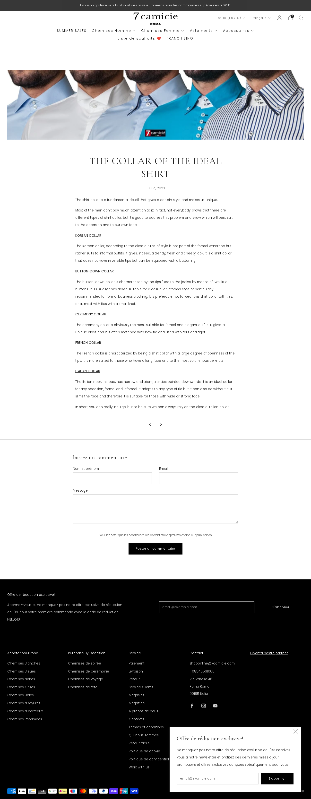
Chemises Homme (111, 30)
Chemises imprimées (24, 719)
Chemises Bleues (21, 671)
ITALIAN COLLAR (87, 371)
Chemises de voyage (85, 679)
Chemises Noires (21, 679)
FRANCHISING (180, 38)
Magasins (136, 695)
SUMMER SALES (71, 30)
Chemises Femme (160, 30)
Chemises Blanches (23, 663)
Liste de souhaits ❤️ (139, 38)
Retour (134, 679)
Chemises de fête (82, 687)
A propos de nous (143, 711)
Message (80, 490)
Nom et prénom (86, 468)
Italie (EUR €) (229, 18)
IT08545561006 (202, 671)
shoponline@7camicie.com (212, 663)
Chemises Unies (20, 695)
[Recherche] (301, 17)
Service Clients (141, 687)
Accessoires (236, 30)
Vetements (201, 30)
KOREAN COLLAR (88, 235)
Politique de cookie (144, 751)
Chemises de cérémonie (88, 671)
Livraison (136, 671)
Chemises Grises (21, 687)
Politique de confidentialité (151, 759)
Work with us (139, 767)
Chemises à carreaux (25, 711)
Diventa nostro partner (269, 653)
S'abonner (280, 607)
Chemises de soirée (84, 663)
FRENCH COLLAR (88, 342)
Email (163, 468)
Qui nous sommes (144, 735)
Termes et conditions (146, 727)
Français (259, 18)
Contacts (136, 719)
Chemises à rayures (23, 703)
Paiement (137, 663)
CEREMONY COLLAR (90, 314)
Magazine (137, 703)
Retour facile (139, 743)
